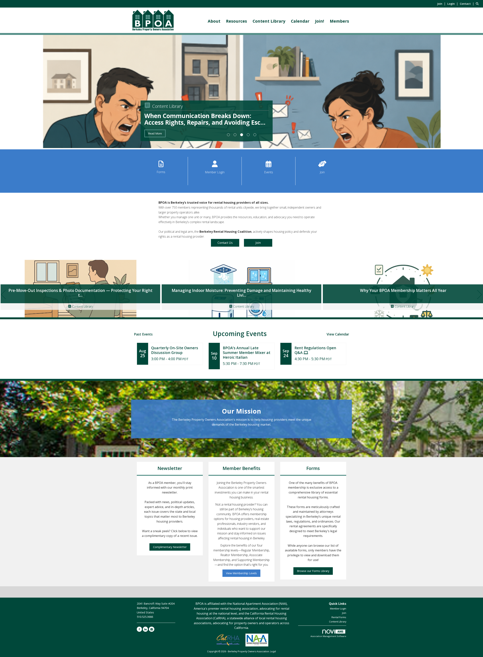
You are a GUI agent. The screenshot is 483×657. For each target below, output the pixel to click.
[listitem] (442, 4)
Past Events (143, 334)
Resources (236, 21)
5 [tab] (254, 134)
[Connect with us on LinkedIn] (145, 629)
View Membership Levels (241, 573)
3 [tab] (241, 134)
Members (339, 21)
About (214, 21)
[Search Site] (478, 4)
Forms (161, 172)
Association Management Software (328, 636)
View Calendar (338, 334)
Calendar (300, 21)
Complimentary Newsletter (170, 547)
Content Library (269, 21)
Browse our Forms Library (313, 571)
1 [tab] (228, 134)
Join (322, 172)
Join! (319, 21)
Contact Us (225, 243)
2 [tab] (235, 134)
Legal (273, 651)
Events (268, 172)
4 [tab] (248, 134)
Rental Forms (338, 617)
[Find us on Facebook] (139, 629)
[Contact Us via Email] (151, 629)
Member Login (215, 172)
